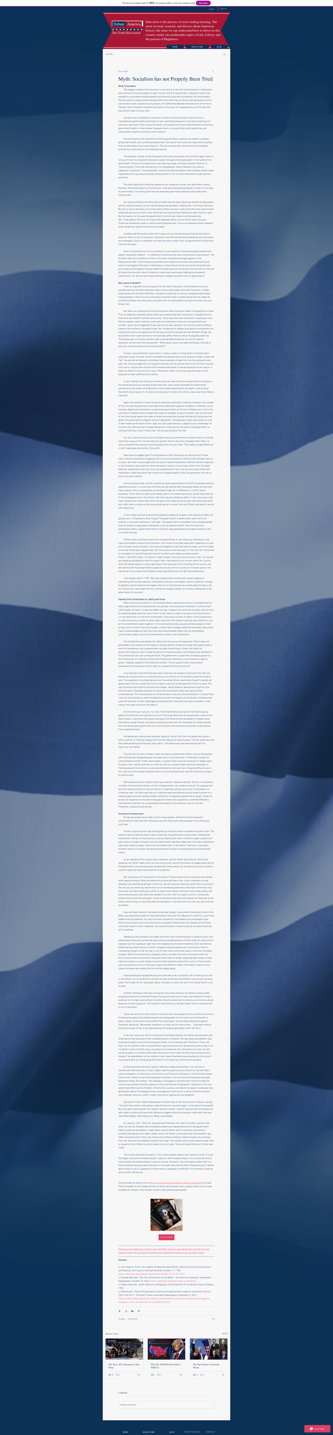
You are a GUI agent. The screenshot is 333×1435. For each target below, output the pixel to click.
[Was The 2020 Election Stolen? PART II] (166, 1349)
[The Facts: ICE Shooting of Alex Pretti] (124, 1349)
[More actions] (213, 71)
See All (225, 1334)
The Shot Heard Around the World (206, 1366)
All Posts (109, 54)
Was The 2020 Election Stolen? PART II (166, 1366)
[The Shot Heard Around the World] (209, 1349)
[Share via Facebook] (119, 1311)
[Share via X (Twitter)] (126, 1311)
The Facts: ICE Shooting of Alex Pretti (124, 1366)
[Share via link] (138, 1311)
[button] (223, 8)
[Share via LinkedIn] (132, 1311)
